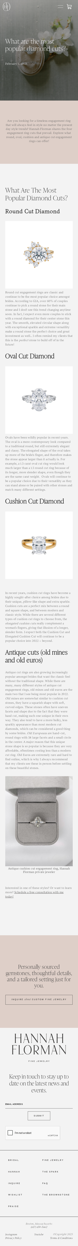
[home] (6, 7)
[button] (60, 7)
